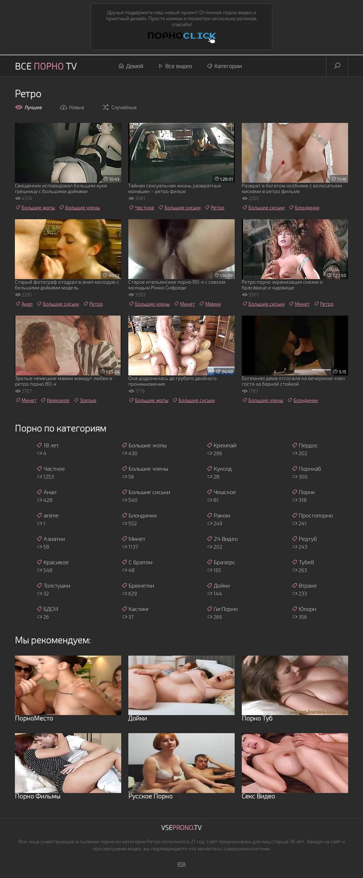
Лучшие (33, 107)
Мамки (213, 304)
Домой (134, 65)
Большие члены (82, 207)
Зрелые (88, 400)
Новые (76, 107)
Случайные (124, 107)
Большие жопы (38, 207)
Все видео (179, 65)
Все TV (46, 65)
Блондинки (307, 207)
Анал (27, 304)
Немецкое (58, 400)
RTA (182, 864)
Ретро (217, 207)
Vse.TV (181, 827)
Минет (187, 304)
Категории (228, 65)
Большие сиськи (182, 207)
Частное (144, 207)
